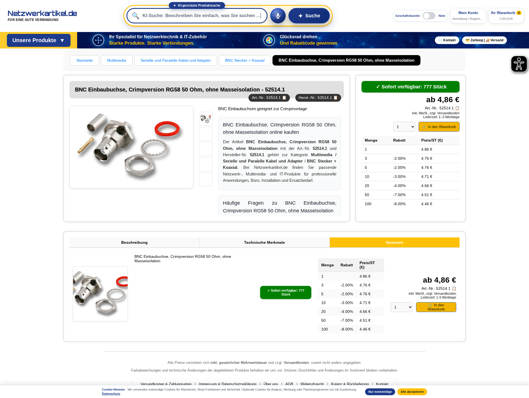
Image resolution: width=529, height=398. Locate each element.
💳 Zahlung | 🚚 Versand (484, 40)
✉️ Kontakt (447, 40)
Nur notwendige (380, 391)
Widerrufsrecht (312, 384)
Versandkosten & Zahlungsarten (166, 384)
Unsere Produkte (38, 40)
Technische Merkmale (264, 242)
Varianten (394, 242)
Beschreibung (134, 242)
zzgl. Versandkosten (445, 113)
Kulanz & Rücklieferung (350, 384)
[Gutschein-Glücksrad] (269, 40)
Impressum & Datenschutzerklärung (227, 384)
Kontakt (382, 384)
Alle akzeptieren (412, 391)
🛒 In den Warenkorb (439, 127)
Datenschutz (111, 393)
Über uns (271, 384)
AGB (289, 384)
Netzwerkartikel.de (42, 16)
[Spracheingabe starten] (278, 15)
